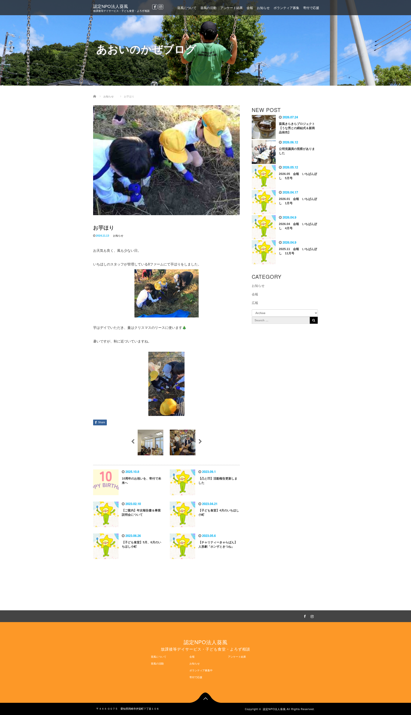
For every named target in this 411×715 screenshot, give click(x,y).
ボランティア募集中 (201, 670)
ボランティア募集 (286, 8)
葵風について (187, 8)
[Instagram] (160, 6)
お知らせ (263, 8)
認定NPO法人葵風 (110, 6)
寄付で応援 (311, 8)
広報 (255, 303)
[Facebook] (154, 6)
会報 (250, 8)
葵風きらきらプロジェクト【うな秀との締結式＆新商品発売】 (297, 128)
